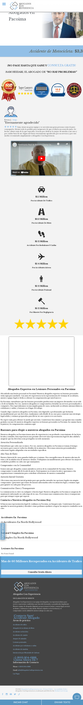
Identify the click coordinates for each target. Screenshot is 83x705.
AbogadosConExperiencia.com (31, 689)
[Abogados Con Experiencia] (21, 6)
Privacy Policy (48, 689)
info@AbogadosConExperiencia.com (30, 670)
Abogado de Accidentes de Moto (23, 628)
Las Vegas (16, 674)
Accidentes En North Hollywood (22, 522)
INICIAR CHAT (21, 702)
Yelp (14, 120)
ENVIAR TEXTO (62, 702)
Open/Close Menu (4, 4)
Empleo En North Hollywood (21, 537)
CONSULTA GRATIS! (61, 65)
